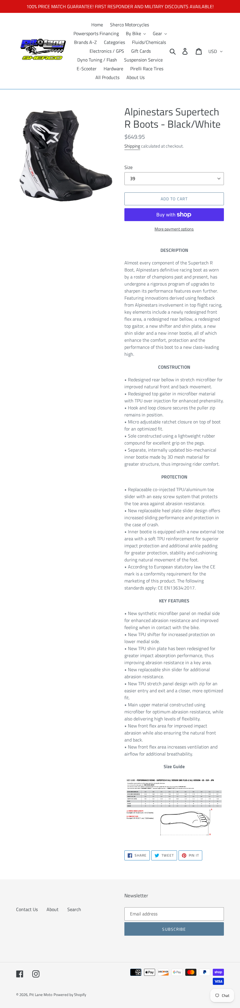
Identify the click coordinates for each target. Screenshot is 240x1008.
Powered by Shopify (70, 994)
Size (128, 167)
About (53, 909)
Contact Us (27, 909)
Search (74, 909)
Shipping (132, 146)
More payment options (174, 229)
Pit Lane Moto (40, 994)
